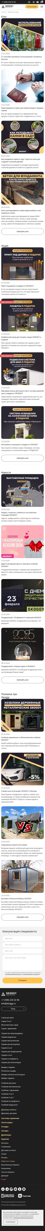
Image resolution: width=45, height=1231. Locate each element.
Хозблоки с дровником (10, 1090)
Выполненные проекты (10, 1165)
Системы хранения (10, 1118)
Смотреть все (22, 231)
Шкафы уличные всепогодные (13, 1074)
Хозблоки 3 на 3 (7, 1094)
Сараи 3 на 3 (6, 1021)
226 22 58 (10, 1000)
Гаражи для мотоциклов (10, 1044)
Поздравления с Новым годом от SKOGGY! (18, 666)
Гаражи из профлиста (9, 1059)
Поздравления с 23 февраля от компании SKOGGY (21, 617)
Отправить (22, 980)
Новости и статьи (8, 1161)
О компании (5, 1147)
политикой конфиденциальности (13, 974)
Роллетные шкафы (8, 1071)
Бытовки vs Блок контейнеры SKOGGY (16, 898)
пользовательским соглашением (31, 974)
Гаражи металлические (10, 1041)
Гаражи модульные (8, 1037)
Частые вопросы (7, 1172)
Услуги (3, 1154)
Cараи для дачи (7, 1018)
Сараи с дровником (8, 1028)
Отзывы (4, 1157)
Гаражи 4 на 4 (6, 1055)
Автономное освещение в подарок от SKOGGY (19, 444)
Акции (3, 1179)
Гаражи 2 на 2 (6, 1048)
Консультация (32, 6)
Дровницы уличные (8, 1110)
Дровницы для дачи (9, 1113)
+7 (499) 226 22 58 (9, 2)
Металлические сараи (9, 1025)
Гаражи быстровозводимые (12, 1033)
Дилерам (4, 1176)
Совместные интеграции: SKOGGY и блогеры (19, 791)
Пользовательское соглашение (13, 1202)
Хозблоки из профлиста (10, 1101)
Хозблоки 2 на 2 (7, 1097)
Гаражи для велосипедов (11, 1062)
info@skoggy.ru (8, 1003)
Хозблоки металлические (11, 1087)
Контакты (4, 1143)
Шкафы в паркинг (8, 1067)
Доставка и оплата (8, 1150)
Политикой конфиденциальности (23, 1218)
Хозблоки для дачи (8, 1083)
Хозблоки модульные (9, 1105)
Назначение (6, 1168)
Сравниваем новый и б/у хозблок (14, 845)
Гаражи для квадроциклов (11, 1051)
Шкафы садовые (7, 1078)
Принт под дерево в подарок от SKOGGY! (17, 286)
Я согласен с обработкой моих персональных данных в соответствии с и (23, 973)
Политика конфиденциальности (13, 1205)
